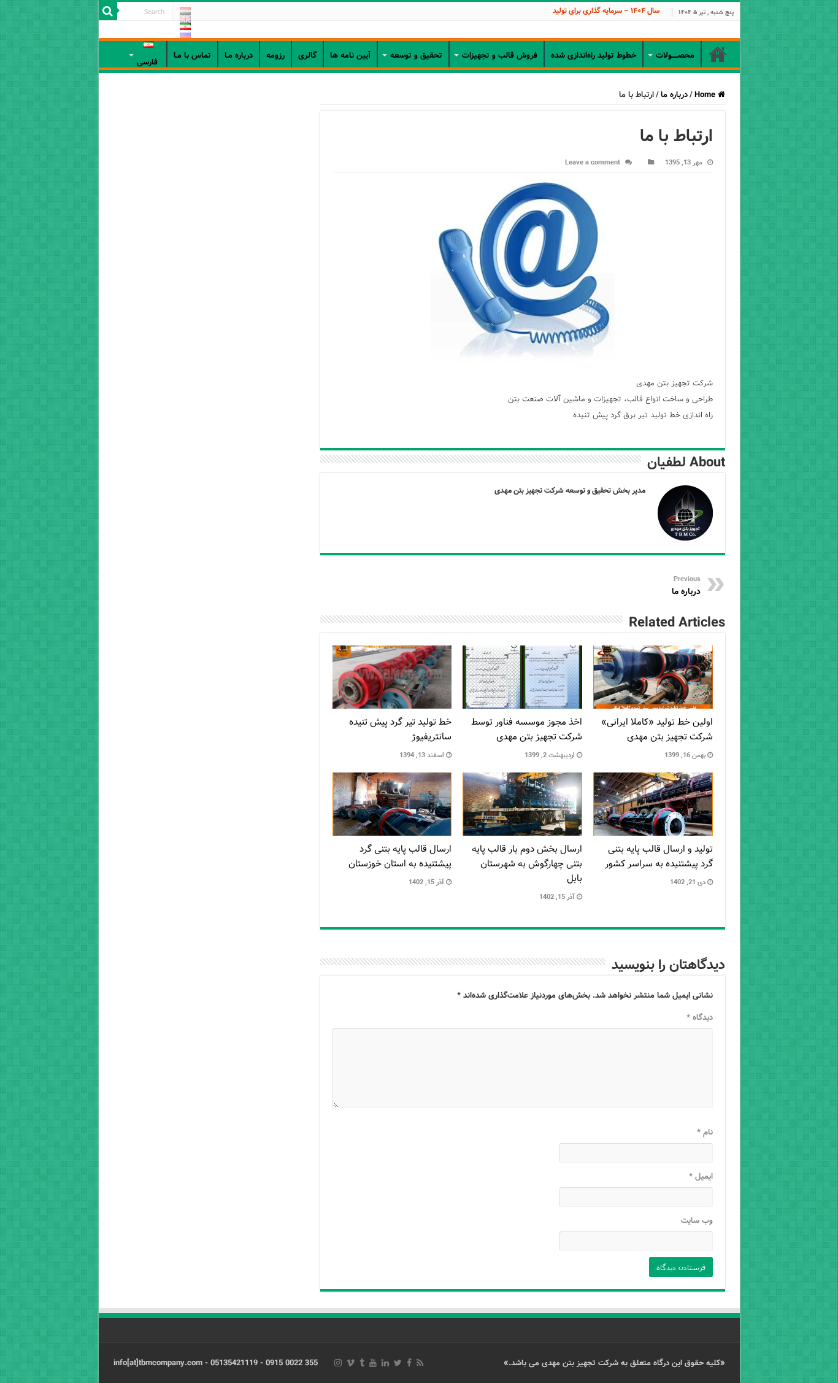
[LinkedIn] (385, 1362)
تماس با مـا (192, 55)
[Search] (108, 11)
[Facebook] (409, 1362)
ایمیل (701, 1176)
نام (705, 1132)
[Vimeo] (350, 1362)
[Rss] (420, 1362)
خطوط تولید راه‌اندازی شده (593, 55)
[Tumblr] (362, 1362)
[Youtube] (373, 1362)
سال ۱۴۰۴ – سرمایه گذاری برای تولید (606, 11)
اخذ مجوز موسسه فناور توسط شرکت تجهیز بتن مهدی (526, 729)
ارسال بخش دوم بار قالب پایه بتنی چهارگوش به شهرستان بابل (527, 864)
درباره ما (674, 94)
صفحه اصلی (718, 54)
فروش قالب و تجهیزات (499, 55)
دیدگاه (699, 1017)
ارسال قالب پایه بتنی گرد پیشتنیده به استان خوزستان (400, 856)
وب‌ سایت (697, 1220)
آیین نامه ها (350, 55)
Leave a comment (592, 162)
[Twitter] (398, 1362)
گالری (307, 55)
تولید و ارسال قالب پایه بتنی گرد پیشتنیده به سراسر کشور (659, 856)
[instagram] (338, 1362)
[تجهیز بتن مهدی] (419, 31)
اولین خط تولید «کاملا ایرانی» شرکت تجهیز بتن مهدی (657, 729)
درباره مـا (239, 55)
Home (706, 94)
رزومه (275, 55)
